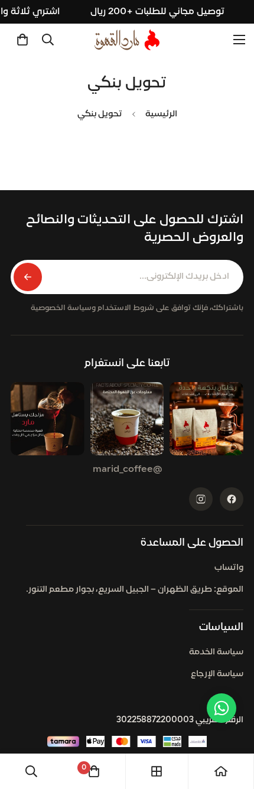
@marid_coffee (127, 469)
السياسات (221, 627)
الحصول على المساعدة (192, 543)
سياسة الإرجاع (217, 674)
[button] (22, 39)
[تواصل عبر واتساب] (221, 708)
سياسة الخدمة (216, 652)
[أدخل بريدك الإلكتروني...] (28, 277)
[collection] (156, 771)
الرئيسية (161, 114)
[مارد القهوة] (127, 40)
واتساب (228, 567)
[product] (221, 771)
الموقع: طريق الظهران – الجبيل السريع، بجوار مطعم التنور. (134, 589)
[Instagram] (201, 499)
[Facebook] (231, 499)
